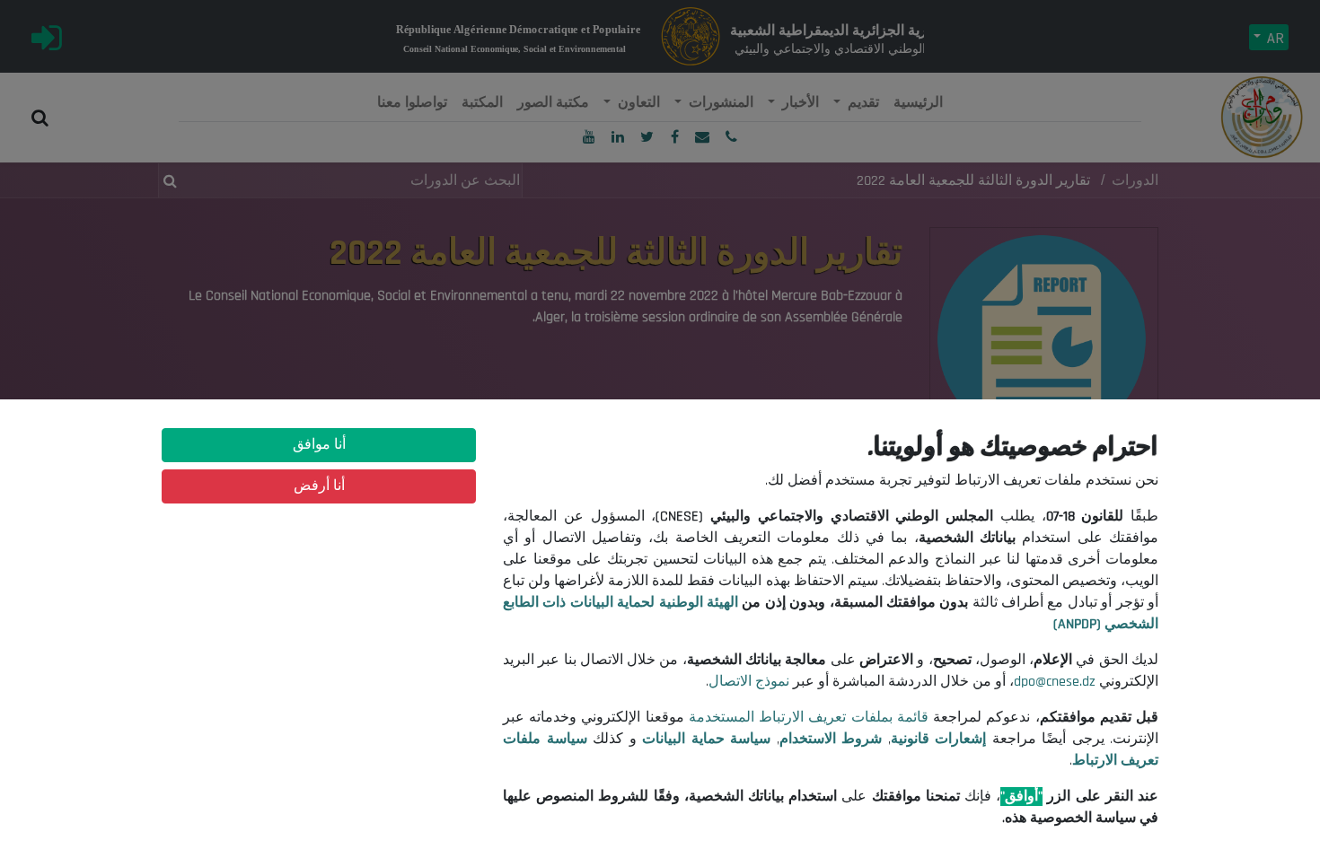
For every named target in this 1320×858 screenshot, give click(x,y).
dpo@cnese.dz (1055, 681)
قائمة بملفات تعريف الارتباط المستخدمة (808, 717)
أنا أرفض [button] (319, 486)
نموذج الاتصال (748, 681)
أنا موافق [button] (319, 444)
